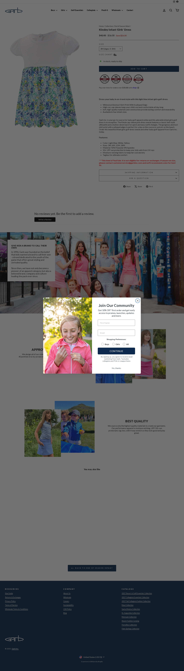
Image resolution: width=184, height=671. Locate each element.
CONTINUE (116, 351)
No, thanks (116, 368)
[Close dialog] (137, 300)
